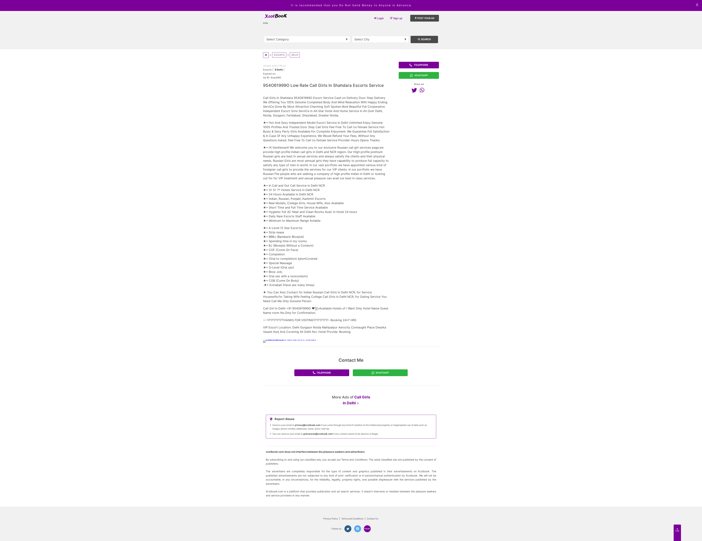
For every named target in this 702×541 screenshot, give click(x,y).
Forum (367, 528)
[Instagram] (357, 528)
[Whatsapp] (423, 90)
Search (425, 39)
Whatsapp (421, 75)
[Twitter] (415, 90)
